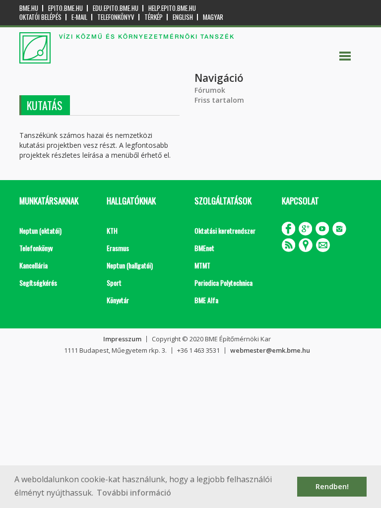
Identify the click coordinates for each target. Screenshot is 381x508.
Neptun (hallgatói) (130, 265)
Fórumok (209, 90)
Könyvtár (118, 300)
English (183, 17)
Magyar (213, 17)
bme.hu (28, 8)
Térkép (153, 17)
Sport (114, 282)
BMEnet (204, 248)
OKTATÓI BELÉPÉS (40, 17)
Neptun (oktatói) (40, 230)
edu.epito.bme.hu (115, 8)
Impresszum (122, 338)
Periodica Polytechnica (223, 282)
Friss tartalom (219, 100)
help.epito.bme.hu (172, 8)
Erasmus (118, 248)
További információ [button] (134, 492)
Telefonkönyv (115, 17)
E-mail (79, 17)
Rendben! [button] (332, 486)
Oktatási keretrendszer (224, 230)
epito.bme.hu (65, 8)
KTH (112, 230)
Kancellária (33, 265)
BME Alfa (206, 300)
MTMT (202, 265)
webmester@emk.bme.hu (270, 350)
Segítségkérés (38, 282)
